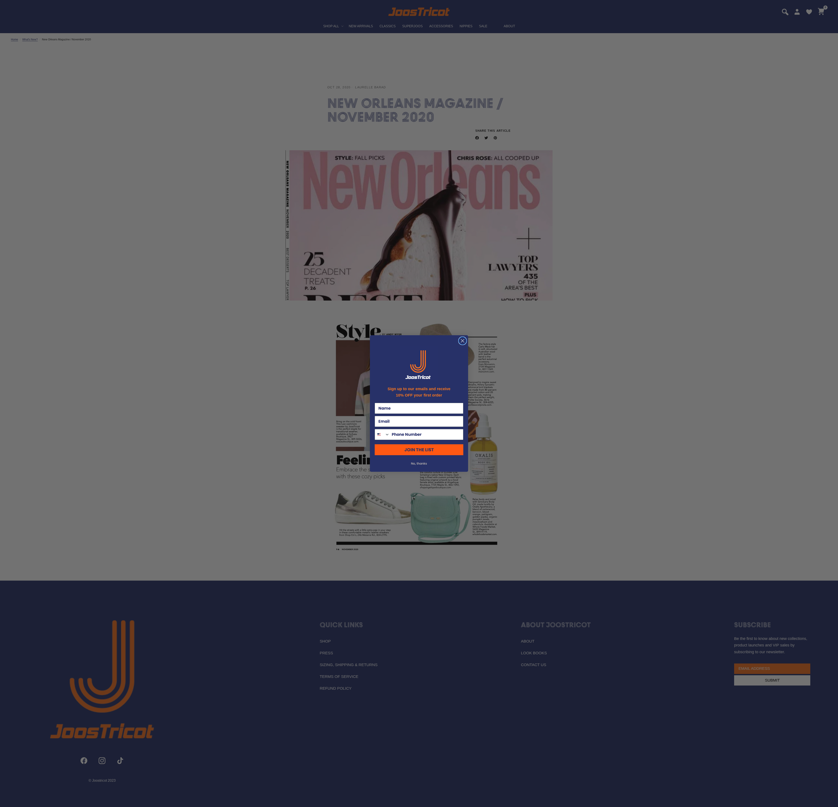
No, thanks (419, 463)
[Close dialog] (462, 341)
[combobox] (382, 434)
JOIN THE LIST (419, 450)
